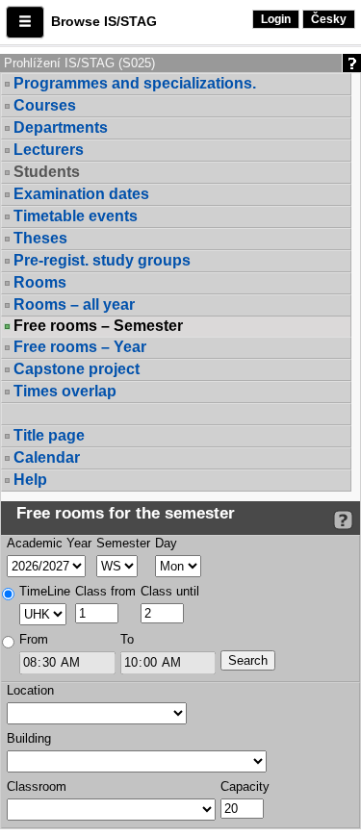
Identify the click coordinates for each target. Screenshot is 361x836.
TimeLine (44, 591)
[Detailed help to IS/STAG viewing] (343, 520)
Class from (105, 591)
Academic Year (49, 543)
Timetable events (75, 216)
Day (166, 543)
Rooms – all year (74, 304)
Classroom (36, 786)
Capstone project (76, 369)
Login (276, 19)
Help (30, 479)
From (33, 639)
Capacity (245, 786)
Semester (123, 543)
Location (30, 690)
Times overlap (64, 391)
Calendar (46, 457)
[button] (25, 22)
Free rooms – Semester (98, 326)
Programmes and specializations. (134, 83)
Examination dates (81, 194)
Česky (329, 19)
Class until (170, 591)
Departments (60, 127)
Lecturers (48, 149)
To (127, 639)
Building (29, 738)
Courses (44, 105)
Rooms (39, 282)
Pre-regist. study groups (102, 260)
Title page (49, 435)
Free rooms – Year (79, 347)
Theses (40, 238)
